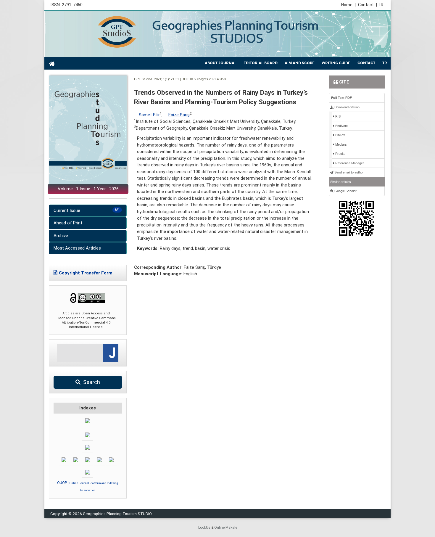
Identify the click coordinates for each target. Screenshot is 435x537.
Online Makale (225, 527)
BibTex (339, 135)
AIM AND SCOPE (300, 63)
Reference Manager (349, 163)
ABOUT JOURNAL (220, 63)
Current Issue (87, 210)
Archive (61, 235)
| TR (380, 4)
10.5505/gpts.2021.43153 (207, 79)
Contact (366, 4)
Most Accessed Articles (77, 248)
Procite (339, 153)
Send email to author (349, 172)
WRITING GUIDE (336, 63)
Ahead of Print (68, 223)
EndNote (341, 126)
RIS (337, 116)
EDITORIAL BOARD (261, 63)
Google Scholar (345, 191)
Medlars (340, 144)
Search (91, 382)
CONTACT (366, 63)
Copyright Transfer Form (85, 273)
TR (384, 63)
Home (348, 4)
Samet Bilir (149, 115)
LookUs (204, 527)
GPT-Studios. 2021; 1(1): (152, 79)
